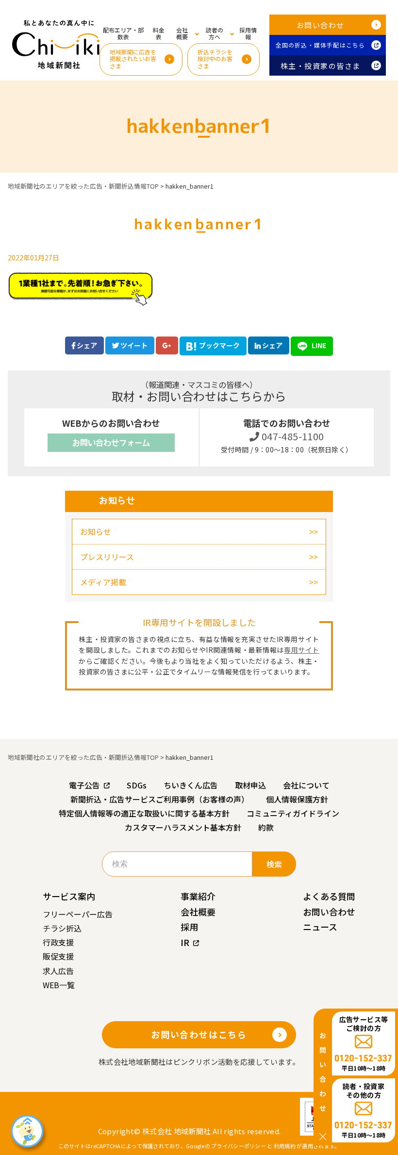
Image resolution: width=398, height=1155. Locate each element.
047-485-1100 (292, 436)
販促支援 (58, 956)
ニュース (320, 926)
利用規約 (285, 1146)
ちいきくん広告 (191, 785)
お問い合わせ (321, 25)
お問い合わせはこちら (199, 1034)
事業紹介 (198, 896)
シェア (86, 345)
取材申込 (250, 785)
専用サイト (301, 650)
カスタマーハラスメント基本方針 (183, 827)
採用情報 (248, 33)
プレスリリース (107, 556)
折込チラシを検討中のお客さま (215, 59)
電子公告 (84, 785)
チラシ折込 (62, 928)
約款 (266, 827)
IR (185, 942)
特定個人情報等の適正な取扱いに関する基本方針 (144, 813)
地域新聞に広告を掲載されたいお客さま (133, 59)
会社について (306, 785)
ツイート (133, 345)
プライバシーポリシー (238, 1146)
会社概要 (198, 911)
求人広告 (58, 971)
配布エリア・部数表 (123, 33)
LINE (318, 345)
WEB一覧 (59, 985)
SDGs (137, 785)
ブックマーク (219, 345)
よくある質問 (329, 896)
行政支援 (58, 942)
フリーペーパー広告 (78, 914)
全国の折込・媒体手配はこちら (320, 45)
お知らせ (95, 531)
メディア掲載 (103, 582)
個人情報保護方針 (297, 799)
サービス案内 (69, 896)
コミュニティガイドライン (293, 813)
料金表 (159, 33)
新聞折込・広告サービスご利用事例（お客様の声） (159, 799)
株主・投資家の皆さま (321, 66)
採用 (189, 926)
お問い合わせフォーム (111, 443)
